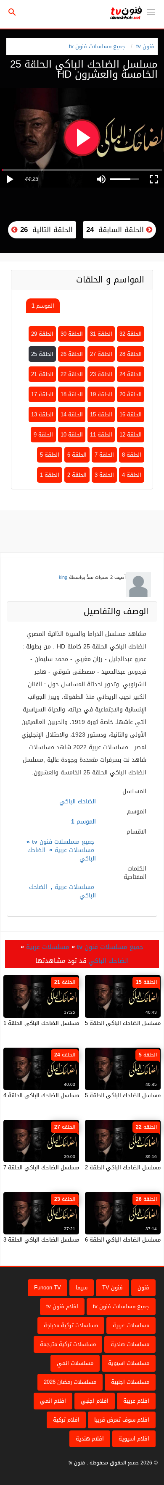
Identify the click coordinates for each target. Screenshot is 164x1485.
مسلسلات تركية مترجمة (68, 1344)
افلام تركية (66, 1419)
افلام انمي (53, 1401)
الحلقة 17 (42, 394)
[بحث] (12, 12)
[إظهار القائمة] (151, 11)
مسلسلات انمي (75, 1363)
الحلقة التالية (45, 229)
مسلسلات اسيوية (128, 1363)
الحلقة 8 (131, 455)
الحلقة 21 (42, 374)
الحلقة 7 (104, 455)
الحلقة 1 (49, 475)
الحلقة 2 (77, 475)
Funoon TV (47, 1287)
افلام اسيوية (134, 1438)
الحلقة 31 (101, 334)
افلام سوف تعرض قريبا (121, 1419)
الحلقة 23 (101, 374)
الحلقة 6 (77, 455)
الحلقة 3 (104, 475)
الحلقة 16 (130, 414)
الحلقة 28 (130, 354)
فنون (143, 1287)
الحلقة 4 (131, 475)
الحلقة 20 (130, 394)
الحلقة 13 (42, 414)
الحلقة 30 (72, 334)
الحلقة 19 (101, 394)
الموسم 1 (43, 306)
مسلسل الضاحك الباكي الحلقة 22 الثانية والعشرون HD (96, 1167)
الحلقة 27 (101, 354)
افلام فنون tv (62, 1306)
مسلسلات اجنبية (130, 1382)
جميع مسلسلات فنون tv (97, 46)
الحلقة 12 (130, 434)
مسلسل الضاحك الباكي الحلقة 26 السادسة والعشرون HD (93, 1239)
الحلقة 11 (101, 434)
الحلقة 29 (42, 334)
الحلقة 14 (72, 414)
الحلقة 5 (49, 455)
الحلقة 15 (101, 414)
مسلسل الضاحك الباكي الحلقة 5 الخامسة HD (108, 1095)
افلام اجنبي (94, 1401)
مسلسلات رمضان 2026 (70, 1382)
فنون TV (112, 1287)
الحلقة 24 (130, 374)
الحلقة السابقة (116, 229)
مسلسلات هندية (130, 1344)
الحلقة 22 (72, 374)
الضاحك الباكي (109, 961)
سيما (81, 1287)
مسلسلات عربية (74, 850)
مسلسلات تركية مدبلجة (71, 1325)
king (63, 577)
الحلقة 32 (130, 334)
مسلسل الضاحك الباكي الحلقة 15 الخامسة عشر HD (100, 1023)
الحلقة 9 (43, 434)
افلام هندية (90, 1438)
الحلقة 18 (72, 394)
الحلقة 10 (72, 434)
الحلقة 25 (42, 354)
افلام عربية (136, 1401)
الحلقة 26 (72, 354)
